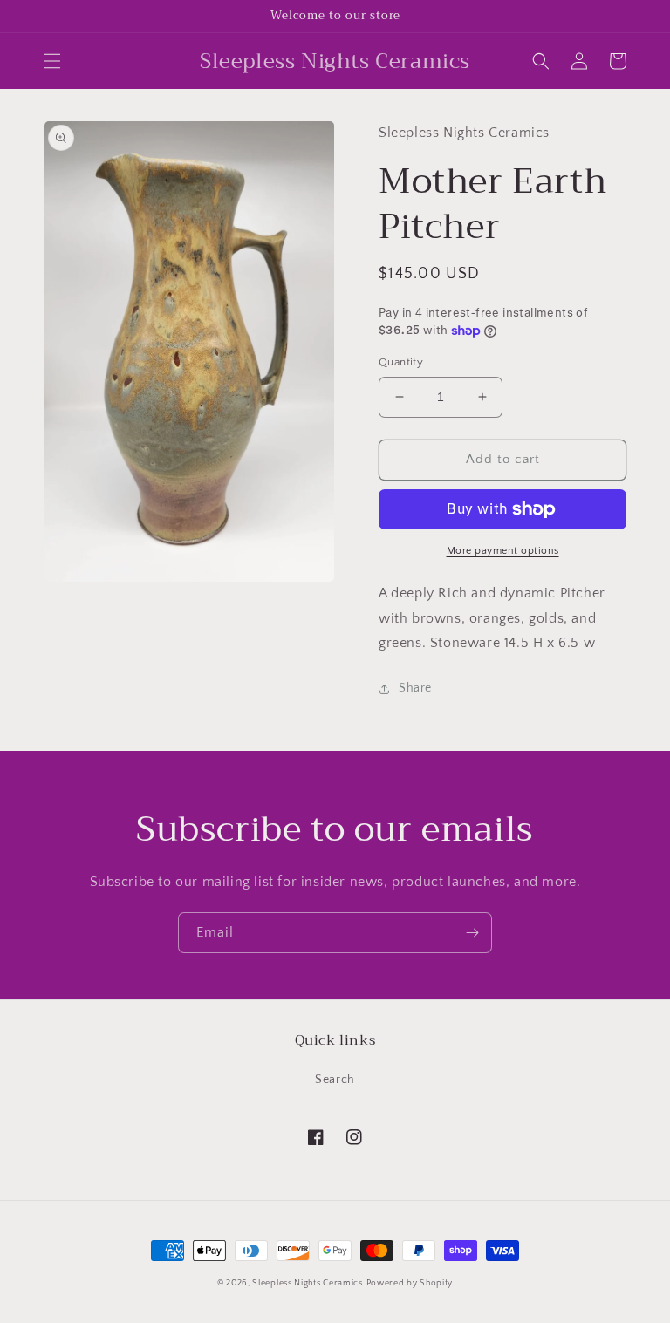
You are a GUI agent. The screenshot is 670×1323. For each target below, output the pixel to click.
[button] (52, 61)
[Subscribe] (472, 932)
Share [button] (415, 688)
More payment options (503, 550)
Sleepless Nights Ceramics (307, 1283)
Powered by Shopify (410, 1283)
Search (335, 1080)
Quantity (401, 362)
